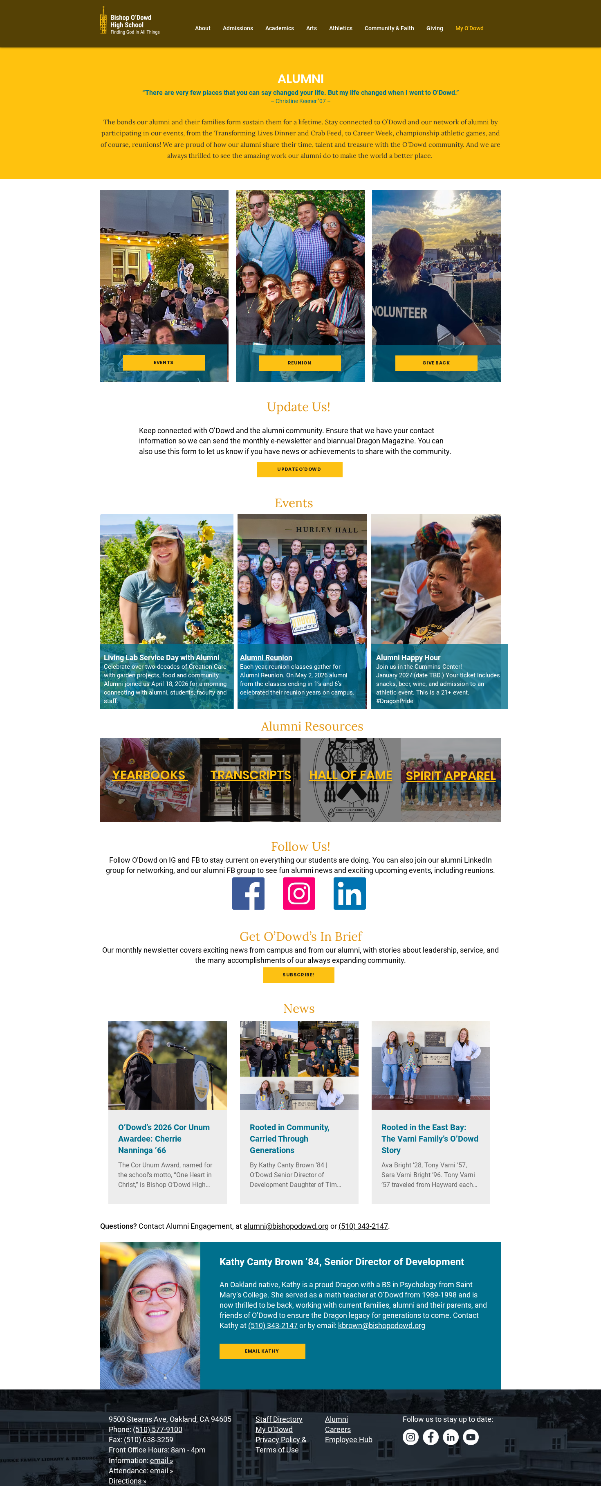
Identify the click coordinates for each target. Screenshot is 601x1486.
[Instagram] (299, 893)
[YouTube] (471, 1437)
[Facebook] (248, 893)
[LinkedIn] (350, 893)
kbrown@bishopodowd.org (381, 1325)
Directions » (127, 1481)
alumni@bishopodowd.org (286, 1226)
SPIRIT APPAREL (451, 776)
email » (161, 1460)
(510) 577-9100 (157, 1429)
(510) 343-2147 (363, 1226)
